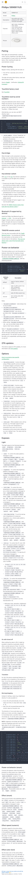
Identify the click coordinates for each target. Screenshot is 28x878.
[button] (2, 2)
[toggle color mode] (22, 2)
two (12, 176)
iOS (10, 218)
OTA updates (14, 348)
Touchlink (6, 92)
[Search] (25, 2)
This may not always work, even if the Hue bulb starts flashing (13, 240)
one (6, 176)
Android (4, 218)
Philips (13, 15)
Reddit (8, 82)
